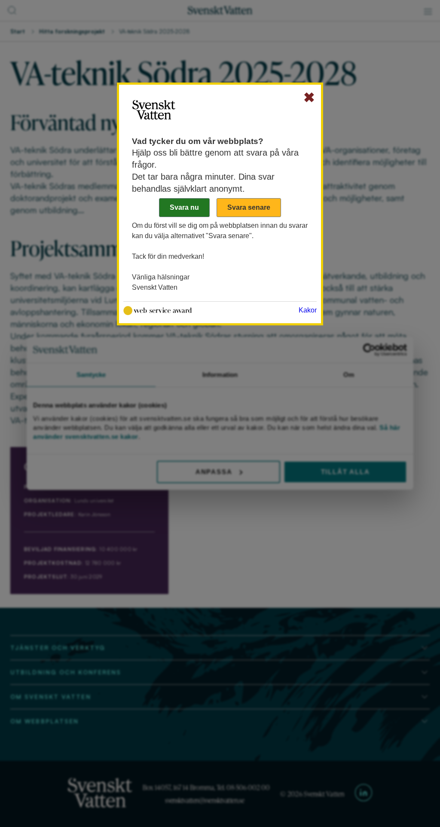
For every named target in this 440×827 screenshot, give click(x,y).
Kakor (308, 310)
